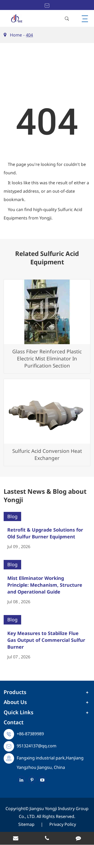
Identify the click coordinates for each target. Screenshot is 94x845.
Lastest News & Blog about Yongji (45, 495)
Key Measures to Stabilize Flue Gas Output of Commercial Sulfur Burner (46, 640)
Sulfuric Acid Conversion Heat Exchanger (47, 454)
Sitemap (26, 824)
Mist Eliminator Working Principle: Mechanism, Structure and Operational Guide (44, 585)
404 (29, 35)
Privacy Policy (62, 824)
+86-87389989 (30, 734)
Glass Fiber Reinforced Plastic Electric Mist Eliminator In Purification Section (47, 358)
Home (16, 35)
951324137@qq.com (36, 746)
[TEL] (47, 839)
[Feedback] (78, 839)
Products (15, 692)
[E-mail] (15, 839)
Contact (14, 722)
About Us (15, 702)
